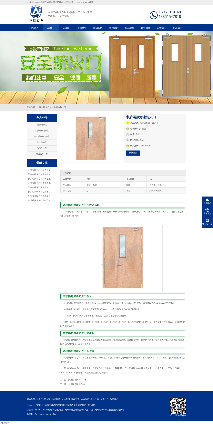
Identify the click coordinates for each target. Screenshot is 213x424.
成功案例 (97, 27)
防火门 (50, 27)
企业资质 (129, 27)
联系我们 (177, 27)
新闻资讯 (113, 27)
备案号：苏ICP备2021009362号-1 (41, 414)
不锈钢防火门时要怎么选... (40, 183)
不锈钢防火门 (42, 154)
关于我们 (161, 27)
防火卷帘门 (42, 142)
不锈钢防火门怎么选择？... (40, 174)
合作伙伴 (145, 27)
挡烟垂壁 (82, 27)
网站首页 (34, 27)
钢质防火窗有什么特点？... (40, 200)
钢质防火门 (42, 125)
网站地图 (82, 405)
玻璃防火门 (42, 148)
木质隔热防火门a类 (76, 384)
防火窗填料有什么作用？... (40, 192)
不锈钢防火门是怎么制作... (40, 187)
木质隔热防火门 (59, 107)
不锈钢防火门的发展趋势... (40, 170)
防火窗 (65, 27)
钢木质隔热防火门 (42, 136)
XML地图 (91, 405)
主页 (39, 107)
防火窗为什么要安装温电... (40, 179)
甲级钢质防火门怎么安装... (40, 196)
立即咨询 (133, 153)
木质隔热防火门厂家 (77, 380)
